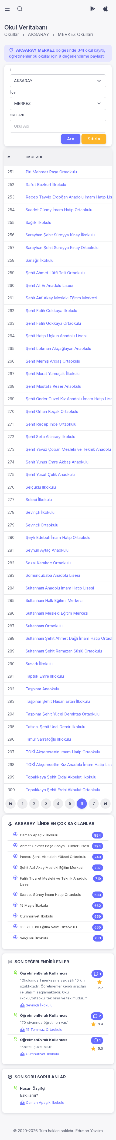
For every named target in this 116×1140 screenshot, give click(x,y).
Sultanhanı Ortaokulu (44, 625)
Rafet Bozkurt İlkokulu (46, 184)
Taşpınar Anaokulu (42, 688)
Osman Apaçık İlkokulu (39, 835)
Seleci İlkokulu (39, 499)
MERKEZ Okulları (75, 34)
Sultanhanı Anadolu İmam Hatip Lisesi (60, 588)
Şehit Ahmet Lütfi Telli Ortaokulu (55, 272)
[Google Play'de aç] (93, 9)
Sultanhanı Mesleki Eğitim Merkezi (57, 613)
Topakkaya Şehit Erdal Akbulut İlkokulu (61, 777)
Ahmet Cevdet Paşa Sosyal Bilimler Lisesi (54, 846)
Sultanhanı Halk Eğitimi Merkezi (54, 600)
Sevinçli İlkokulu (40, 512)
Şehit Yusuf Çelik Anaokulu (50, 474)
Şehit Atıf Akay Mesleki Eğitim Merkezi (61, 297)
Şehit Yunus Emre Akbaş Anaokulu (57, 462)
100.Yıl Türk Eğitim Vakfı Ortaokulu (48, 927)
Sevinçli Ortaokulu (42, 525)
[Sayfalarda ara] (20, 9)
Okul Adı (17, 115)
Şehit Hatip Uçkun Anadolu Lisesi (56, 335)
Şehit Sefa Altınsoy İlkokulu (50, 436)
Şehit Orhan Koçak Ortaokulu (52, 411)
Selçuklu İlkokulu (41, 487)
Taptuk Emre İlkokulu (45, 676)
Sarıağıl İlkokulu (39, 260)
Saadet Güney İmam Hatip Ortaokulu (59, 209)
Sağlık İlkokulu (38, 222)
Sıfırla (94, 138)
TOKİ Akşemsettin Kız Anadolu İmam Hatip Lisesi (71, 764)
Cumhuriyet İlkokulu (36, 916)
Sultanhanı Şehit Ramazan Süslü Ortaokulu (64, 651)
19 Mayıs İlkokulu (34, 905)
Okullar (11, 34)
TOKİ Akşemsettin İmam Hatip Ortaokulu (63, 751)
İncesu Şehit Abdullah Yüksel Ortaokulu (53, 856)
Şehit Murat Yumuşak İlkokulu (53, 373)
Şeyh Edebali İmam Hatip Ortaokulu (58, 537)
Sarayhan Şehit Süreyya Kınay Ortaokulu (62, 247)
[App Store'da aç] (105, 9)
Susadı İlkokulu (39, 663)
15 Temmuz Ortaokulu (44, 1029)
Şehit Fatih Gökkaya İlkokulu (51, 310)
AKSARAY (38, 34)
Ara (70, 138)
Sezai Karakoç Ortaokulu (48, 562)
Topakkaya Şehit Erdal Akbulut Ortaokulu (63, 789)
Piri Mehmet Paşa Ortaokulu (51, 171)
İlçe (13, 92)
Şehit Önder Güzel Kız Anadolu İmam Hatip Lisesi (71, 398)
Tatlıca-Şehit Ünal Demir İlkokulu (55, 726)
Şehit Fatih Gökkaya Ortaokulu (53, 323)
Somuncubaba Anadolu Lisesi (53, 575)
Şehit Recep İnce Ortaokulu (51, 424)
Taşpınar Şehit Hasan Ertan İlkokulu (58, 701)
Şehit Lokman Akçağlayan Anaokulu (58, 348)
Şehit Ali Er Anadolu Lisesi (49, 285)
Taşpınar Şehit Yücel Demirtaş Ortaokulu (63, 714)
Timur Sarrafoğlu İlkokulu (48, 739)
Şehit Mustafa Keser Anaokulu (53, 386)
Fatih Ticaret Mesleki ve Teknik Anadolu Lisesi (53, 881)
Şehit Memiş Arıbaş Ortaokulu (53, 361)
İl (10, 70)
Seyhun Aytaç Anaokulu (47, 550)
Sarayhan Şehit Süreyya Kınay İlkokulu (60, 234)
